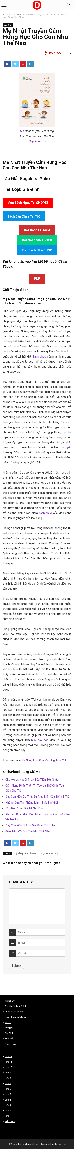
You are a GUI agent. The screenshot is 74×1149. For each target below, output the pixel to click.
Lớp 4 (8, 1099)
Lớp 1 (8, 1116)
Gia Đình (17, 14)
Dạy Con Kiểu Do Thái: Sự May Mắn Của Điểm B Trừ (37, 796)
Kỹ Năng (9, 1027)
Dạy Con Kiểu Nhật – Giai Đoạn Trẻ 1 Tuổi (31, 825)
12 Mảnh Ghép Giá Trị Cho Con (24, 808)
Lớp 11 (8, 1062)
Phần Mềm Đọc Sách (15, 1006)
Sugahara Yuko (38, 141)
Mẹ (22, 131)
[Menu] (4, 5)
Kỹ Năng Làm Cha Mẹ (35, 760)
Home (6, 14)
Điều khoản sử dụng (15, 1017)
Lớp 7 (8, 1083)
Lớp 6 (8, 1089)
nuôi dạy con (39, 740)
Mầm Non (10, 1121)
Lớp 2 (8, 1110)
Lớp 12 (8, 1056)
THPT (8, 1022)
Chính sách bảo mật (15, 1011)
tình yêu (66, 447)
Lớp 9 (8, 1072)
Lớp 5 (8, 1094)
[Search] (68, 5)
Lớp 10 (8, 1067)
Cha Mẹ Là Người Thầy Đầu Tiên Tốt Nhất (31, 779)
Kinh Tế (9, 1038)
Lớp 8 (8, 1078)
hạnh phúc (39, 356)
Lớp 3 (8, 1105)
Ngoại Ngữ (10, 1044)
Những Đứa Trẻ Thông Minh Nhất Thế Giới (31, 802)
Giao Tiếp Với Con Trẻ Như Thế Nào (27, 831)
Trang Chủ (10, 1000)
